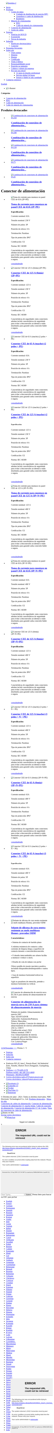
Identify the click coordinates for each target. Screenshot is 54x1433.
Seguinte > (10, 1048)
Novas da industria (18, 39)
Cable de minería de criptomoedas (29, 25)
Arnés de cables (17, 30)
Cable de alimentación (15, 103)
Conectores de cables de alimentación (16, 1104)
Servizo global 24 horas (25, 75)
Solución (9, 41)
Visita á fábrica (17, 62)
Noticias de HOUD (18, 34)
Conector (14, 46)
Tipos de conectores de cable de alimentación (26, 1109)
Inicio (8, 7)
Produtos (9, 10)
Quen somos (16, 53)
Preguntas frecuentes (14, 48)
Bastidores (20, 19)
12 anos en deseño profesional (28, 73)
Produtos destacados (37, 1099)
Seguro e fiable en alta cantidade (29, 77)
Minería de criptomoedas (21, 21)
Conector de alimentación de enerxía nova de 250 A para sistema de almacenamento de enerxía (29, 1004)
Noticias (9, 32)
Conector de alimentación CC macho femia (18, 1106)
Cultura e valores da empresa (22, 68)
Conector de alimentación (21, 28)
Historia (14, 55)
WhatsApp (11, 1117)
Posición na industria (19, 66)
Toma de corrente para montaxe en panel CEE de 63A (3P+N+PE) (29, 569)
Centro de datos (17, 12)
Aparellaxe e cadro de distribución (29, 16)
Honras (14, 57)
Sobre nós (10, 50)
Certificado (15, 59)
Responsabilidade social (20, 64)
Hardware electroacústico (21, 43)
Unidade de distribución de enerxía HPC (32, 14)
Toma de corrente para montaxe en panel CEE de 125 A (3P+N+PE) (29, 494)
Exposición (15, 37)
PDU (18, 23)
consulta (14, 264)
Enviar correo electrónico (11, 1115)
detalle (20, 264)
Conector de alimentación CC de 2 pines (30, 1108)
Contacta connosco (13, 80)
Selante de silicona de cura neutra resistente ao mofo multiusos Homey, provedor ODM (28, 930)
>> (16, 1048)
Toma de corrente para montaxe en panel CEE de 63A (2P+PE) (29, 205)
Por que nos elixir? (18, 71)
